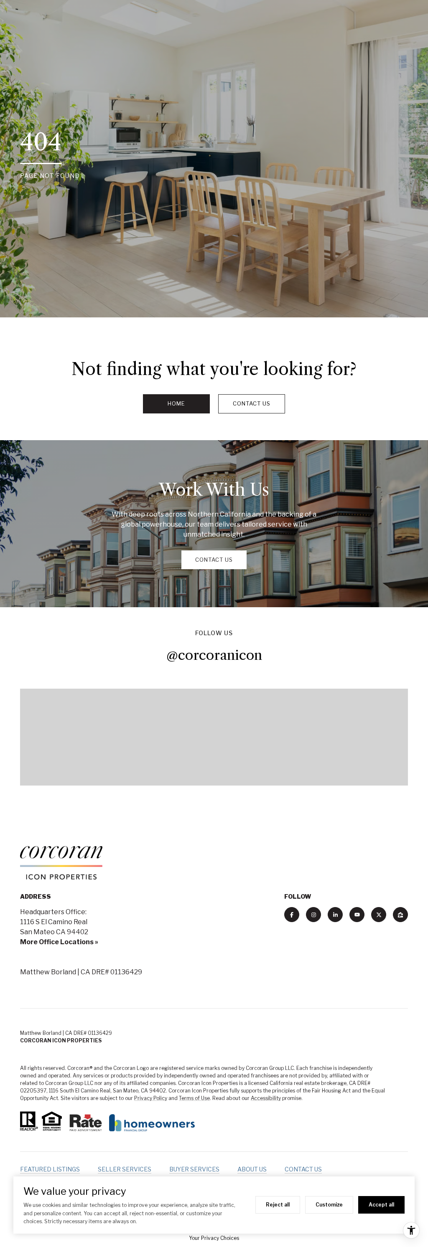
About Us (252, 1169)
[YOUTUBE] (356, 914)
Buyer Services (194, 1169)
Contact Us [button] (251, 403)
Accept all (381, 1204)
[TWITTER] (378, 914)
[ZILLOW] (400, 914)
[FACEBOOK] (291, 914)
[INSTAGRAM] (313, 914)
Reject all (278, 1204)
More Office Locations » (59, 942)
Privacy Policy (150, 1098)
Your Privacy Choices (214, 1238)
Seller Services (124, 1169)
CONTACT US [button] (214, 559)
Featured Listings (50, 1169)
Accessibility (266, 1098)
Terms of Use (194, 1098)
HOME (176, 403)
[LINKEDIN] (335, 914)
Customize (329, 1204)
